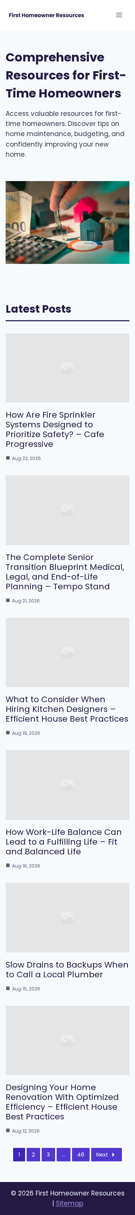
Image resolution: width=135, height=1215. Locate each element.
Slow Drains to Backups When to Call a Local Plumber (67, 969)
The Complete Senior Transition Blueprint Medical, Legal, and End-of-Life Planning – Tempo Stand (65, 571)
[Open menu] (119, 15)
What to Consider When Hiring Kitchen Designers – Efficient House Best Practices (67, 709)
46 (80, 1154)
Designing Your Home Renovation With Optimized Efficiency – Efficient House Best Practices (62, 1102)
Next (102, 1154)
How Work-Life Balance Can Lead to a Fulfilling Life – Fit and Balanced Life (64, 841)
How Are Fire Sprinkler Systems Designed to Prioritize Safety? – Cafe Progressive (55, 429)
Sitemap (69, 1203)
